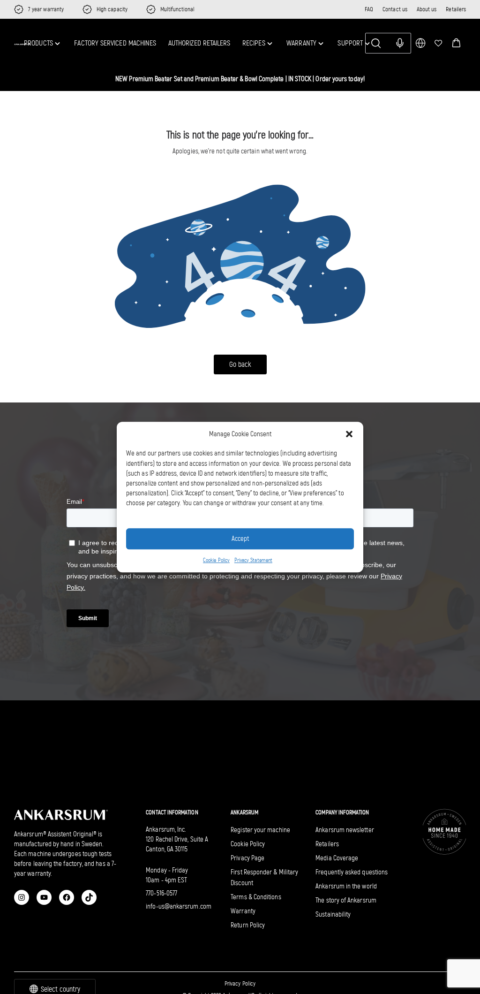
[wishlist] (438, 43)
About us (427, 9)
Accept (240, 538)
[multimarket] (420, 43)
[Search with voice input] (400, 43)
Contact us (394, 9)
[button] (456, 43)
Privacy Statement (253, 560)
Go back (240, 364)
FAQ (369, 9)
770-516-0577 (161, 893)
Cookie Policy (216, 560)
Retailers (456, 9)
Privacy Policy (240, 983)
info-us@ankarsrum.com (178, 906)
